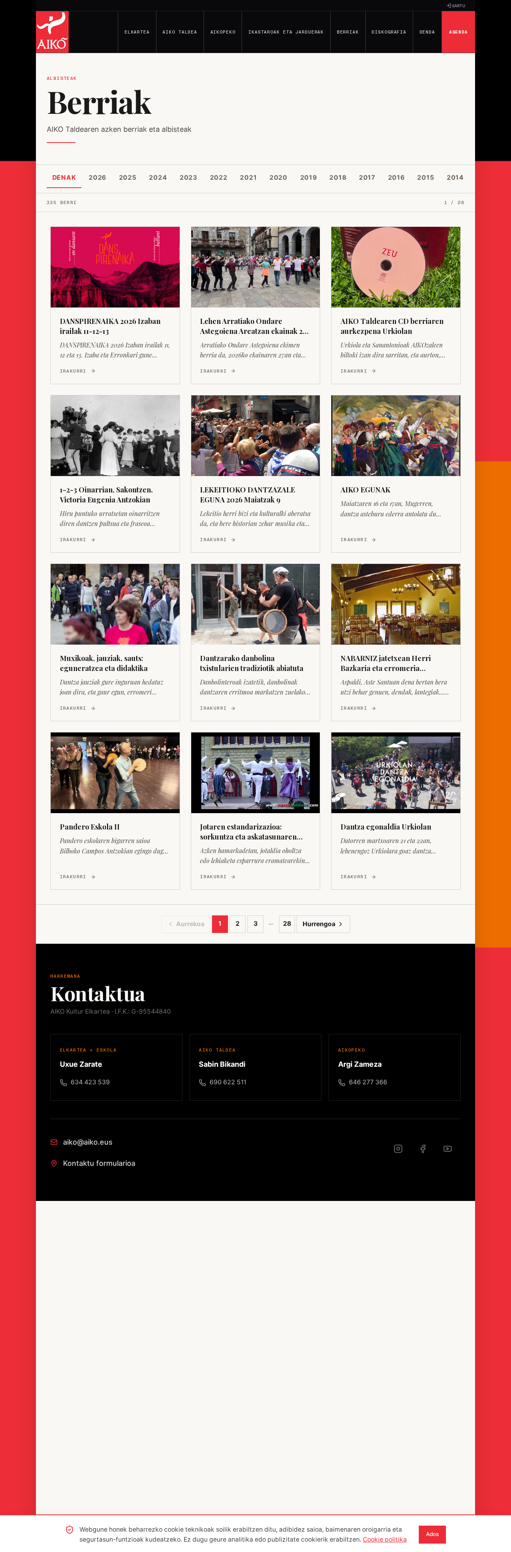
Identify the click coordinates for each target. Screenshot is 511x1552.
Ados (432, 1534)
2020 (278, 177)
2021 (248, 177)
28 (287, 923)
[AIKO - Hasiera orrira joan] (52, 32)
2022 (219, 177)
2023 (188, 177)
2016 (396, 177)
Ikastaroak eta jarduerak (286, 32)
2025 (128, 177)
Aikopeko (223, 32)
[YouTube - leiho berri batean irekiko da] (452, 1153)
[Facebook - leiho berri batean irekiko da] (427, 1153)
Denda (427, 32)
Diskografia (389, 32)
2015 (425, 177)
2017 (367, 177)
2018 (337, 177)
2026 (97, 177)
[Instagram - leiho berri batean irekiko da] (402, 1153)
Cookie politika (385, 1539)
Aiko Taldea (179, 32)
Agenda (458, 32)
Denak (64, 177)
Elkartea (137, 32)
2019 (308, 177)
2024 (158, 177)
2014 (455, 177)
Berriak (348, 32)
